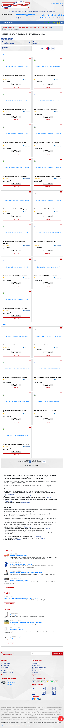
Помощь (36, 672)
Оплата (22, 11)
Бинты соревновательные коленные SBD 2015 (47, 377)
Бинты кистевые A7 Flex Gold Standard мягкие (14, 76)
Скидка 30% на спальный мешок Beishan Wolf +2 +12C (21, 598)
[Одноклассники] (35, 699)
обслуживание (11, 725)
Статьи (7, 609)
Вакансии (6, 665)
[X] (40, 699)
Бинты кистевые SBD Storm (42, 345)
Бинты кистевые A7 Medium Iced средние (15, 176)
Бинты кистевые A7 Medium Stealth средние (47, 209)
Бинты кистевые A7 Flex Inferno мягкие (14, 109)
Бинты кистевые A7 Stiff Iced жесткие (45, 241)
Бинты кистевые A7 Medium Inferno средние (47, 176)
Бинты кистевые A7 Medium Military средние (16, 209)
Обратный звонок (44, 17)
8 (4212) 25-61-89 (54, 15)
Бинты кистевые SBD (9, 345)
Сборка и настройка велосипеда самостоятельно (26, 622)
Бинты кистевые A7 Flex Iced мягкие (44, 75)
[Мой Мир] (38, 699)
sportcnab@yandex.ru (26, 15)
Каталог (11, 27)
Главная (4, 27)
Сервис (36, 11)
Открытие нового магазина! (19, 580)
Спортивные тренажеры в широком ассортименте (26, 572)
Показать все (9, 587)
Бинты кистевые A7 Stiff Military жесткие (46, 275)
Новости (8, 550)
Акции (7, 593)
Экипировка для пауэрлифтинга (40, 27)
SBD (4, 324)
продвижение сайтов (21, 725)
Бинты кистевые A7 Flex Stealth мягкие (14, 142)
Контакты (43, 11)
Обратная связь (8, 670)
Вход (54, 3)
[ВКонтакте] (33, 699)
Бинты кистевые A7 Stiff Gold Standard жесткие (14, 242)
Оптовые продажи (40, 668)
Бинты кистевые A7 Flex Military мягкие (45, 109)
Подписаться (57, 653)
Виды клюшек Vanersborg (18, 638)
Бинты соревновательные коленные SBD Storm (15, 410)
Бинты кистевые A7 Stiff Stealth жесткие (15, 308)
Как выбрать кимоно (16, 629)
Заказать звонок (7, 672)
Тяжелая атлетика (22, 27)
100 (35, 465)
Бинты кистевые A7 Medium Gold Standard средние (46, 142)
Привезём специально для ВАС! (10, 682)
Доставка (29, 11)
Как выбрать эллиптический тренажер (22, 615)
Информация (51, 11)
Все (44, 461)
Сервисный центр (39, 670)
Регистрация (59, 3)
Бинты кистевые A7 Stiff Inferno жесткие (15, 275)
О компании (14, 11)
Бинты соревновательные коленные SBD (15, 377)
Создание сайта (4, 725)
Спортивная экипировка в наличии (21, 564)
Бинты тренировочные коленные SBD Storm (16, 444)
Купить (16, 87)
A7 (4, 55)
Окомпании (6, 663)
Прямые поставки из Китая (18, 555)
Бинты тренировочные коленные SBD (45, 410)
